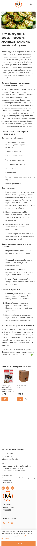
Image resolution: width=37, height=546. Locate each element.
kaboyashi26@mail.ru (10, 459)
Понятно (18, 543)
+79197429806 (7, 454)
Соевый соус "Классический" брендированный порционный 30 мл (7, 388)
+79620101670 (7, 456)
